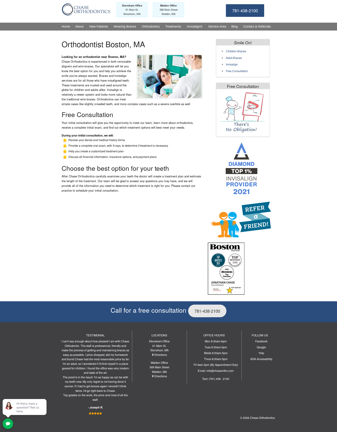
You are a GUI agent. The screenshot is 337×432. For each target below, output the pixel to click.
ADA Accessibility (261, 359)
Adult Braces (234, 58)
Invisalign (232, 64)
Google (261, 347)
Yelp (261, 353)
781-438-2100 (245, 10)
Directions (160, 355)
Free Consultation (237, 71)
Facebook (261, 341)
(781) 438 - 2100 (219, 379)
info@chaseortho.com (220, 371)
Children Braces (236, 51)
